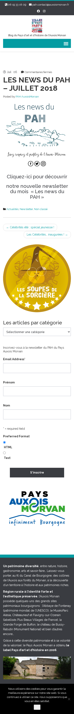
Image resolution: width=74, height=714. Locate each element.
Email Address (14, 359)
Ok (37, 707)
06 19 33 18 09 (17, 4)
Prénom (9, 382)
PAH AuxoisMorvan (27, 96)
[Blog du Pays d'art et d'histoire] (37, 25)
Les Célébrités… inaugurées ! (47, 234)
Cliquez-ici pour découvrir (37, 177)
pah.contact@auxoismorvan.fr (50, 4)
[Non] (69, 699)
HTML (8, 447)
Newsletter (26, 209)
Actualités (12, 209)
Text (7, 458)
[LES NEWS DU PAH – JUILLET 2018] (37, 136)
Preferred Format (16, 436)
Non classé (40, 209)
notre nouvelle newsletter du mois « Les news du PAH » (37, 191)
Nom (6, 405)
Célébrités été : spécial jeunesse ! (30, 227)
